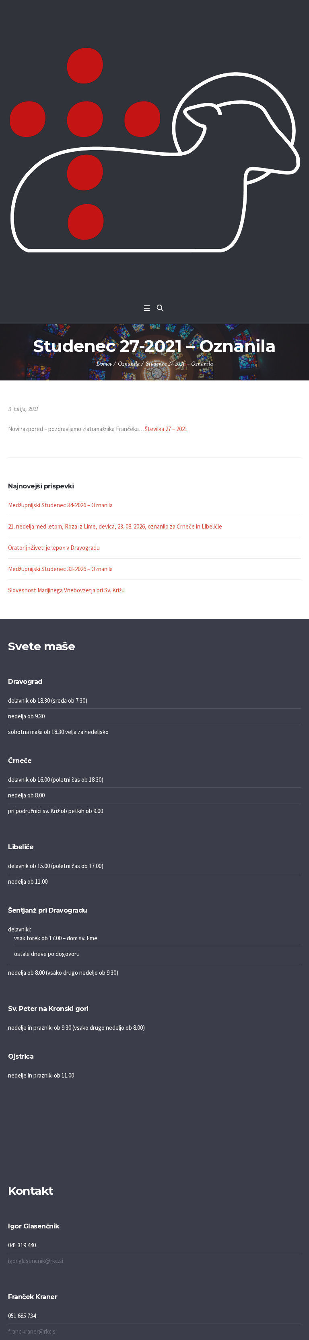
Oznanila (129, 364)
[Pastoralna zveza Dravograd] (154, 150)
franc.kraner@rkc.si (32, 1331)
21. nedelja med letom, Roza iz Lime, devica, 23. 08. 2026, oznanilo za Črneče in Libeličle (115, 526)
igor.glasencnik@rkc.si (35, 1261)
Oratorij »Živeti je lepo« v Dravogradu (54, 547)
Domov (104, 364)
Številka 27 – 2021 (165, 429)
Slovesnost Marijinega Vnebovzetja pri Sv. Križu (66, 590)
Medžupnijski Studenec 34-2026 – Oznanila (60, 505)
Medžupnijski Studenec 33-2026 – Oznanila (60, 569)
